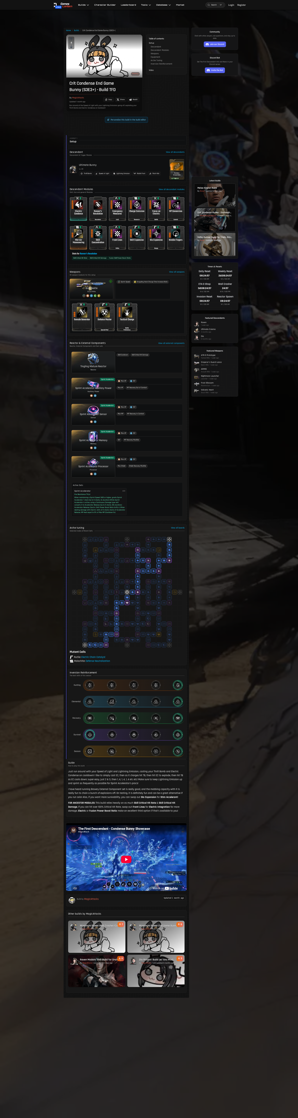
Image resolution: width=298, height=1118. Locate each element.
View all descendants (175, 152)
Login (231, 5)
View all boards (178, 527)
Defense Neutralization (98, 661)
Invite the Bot (217, 70)
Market (180, 5)
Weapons (155, 53)
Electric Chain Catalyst (93, 657)
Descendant (156, 46)
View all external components (171, 343)
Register (241, 5)
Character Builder (105, 5)
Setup (151, 43)
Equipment (155, 57)
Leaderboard (128, 5)
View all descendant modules (172, 189)
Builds (76, 30)
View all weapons (177, 272)
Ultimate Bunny (88, 165)
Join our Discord (217, 44)
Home (68, 30)
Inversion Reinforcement (161, 63)
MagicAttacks (78, 97)
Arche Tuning (156, 60)
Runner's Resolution (88, 254)
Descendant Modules (160, 50)
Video (151, 70)
